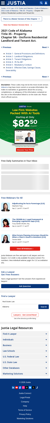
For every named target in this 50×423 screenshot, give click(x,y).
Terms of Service (25, 410)
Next (44, 47)
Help (25, 406)
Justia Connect (25, 393)
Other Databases (11, 367)
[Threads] (26, 387)
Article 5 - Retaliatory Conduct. (19, 65)
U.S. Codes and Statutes (24, 8)
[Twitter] (33, 387)
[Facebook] (20, 387)
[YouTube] (16, 387)
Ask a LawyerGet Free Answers (10, 273)
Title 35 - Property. (26, 11)
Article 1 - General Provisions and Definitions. (25, 53)
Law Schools (9, 350)
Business (7, 345)
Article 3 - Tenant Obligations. (19, 59)
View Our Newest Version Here (16, 25)
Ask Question (25, 286)
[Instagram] (23, 387)
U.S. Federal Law (11, 356)
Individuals (8, 339)
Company (25, 402)
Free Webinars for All (12, 198)
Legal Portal (25, 397)
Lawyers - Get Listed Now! (25, 315)
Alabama (4, 87)
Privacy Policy (25, 414)
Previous (7, 47)
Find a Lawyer (8, 296)
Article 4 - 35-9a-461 (14, 62)
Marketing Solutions (13, 373)
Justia (3, 8)
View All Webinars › (25, 248)
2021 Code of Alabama (9, 11)
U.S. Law (10, 8)
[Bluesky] (30, 387)
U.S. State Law (10, 362)
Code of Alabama (41, 8)
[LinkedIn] (13, 387)
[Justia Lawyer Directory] (36, 387)
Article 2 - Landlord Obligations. (19, 56)
